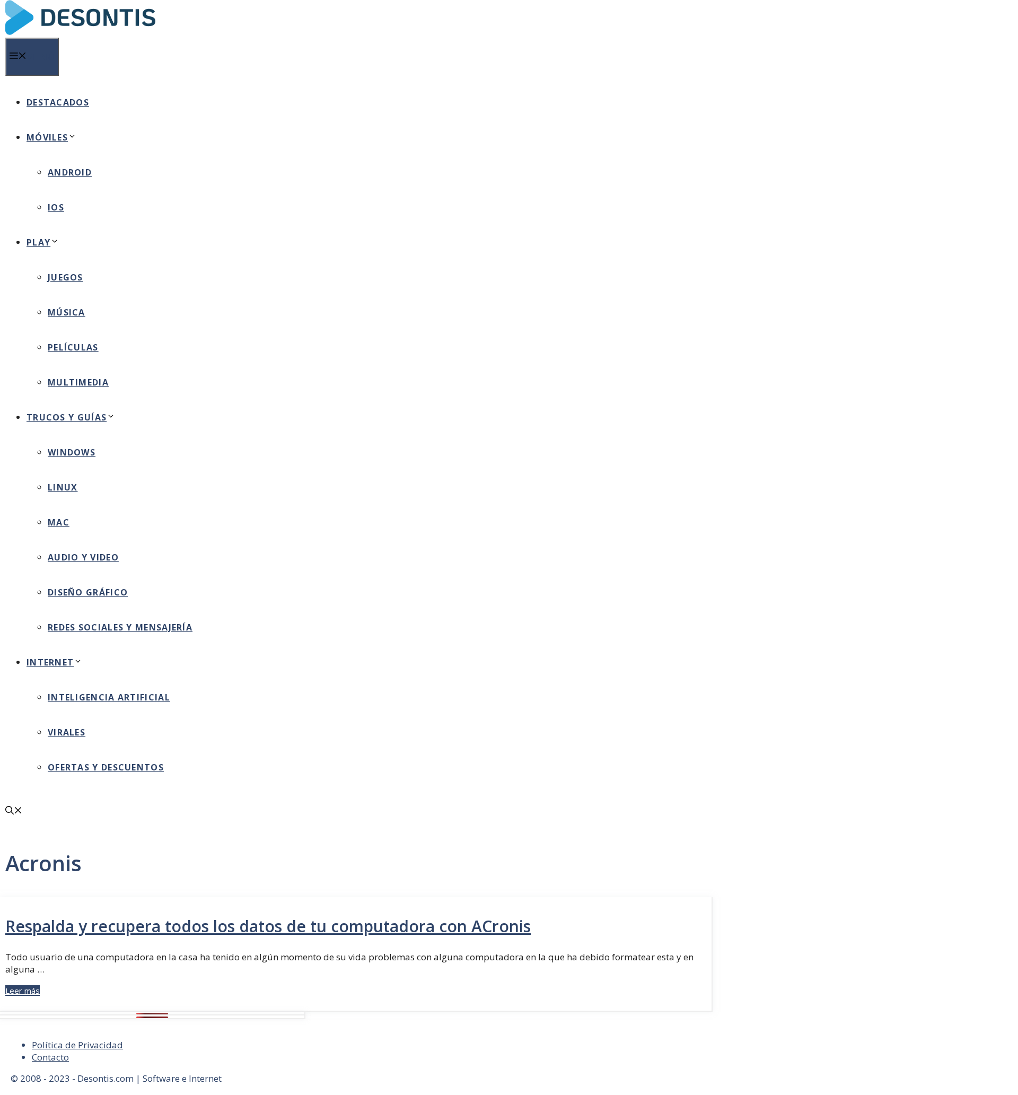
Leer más (22, 990)
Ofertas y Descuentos (106, 767)
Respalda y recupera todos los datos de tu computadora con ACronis (268, 926)
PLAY (38, 242)
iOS (56, 207)
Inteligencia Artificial (109, 697)
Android (70, 172)
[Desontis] (80, 32)
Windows (71, 452)
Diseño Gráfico (88, 592)
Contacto (50, 1057)
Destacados (58, 102)
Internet (50, 662)
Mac (58, 522)
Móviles (47, 137)
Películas (73, 347)
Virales (66, 732)
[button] (13, 811)
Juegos (65, 277)
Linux (63, 487)
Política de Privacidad (77, 1045)
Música (66, 312)
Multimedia (78, 382)
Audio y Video (83, 557)
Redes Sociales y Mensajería (120, 627)
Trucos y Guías (67, 417)
